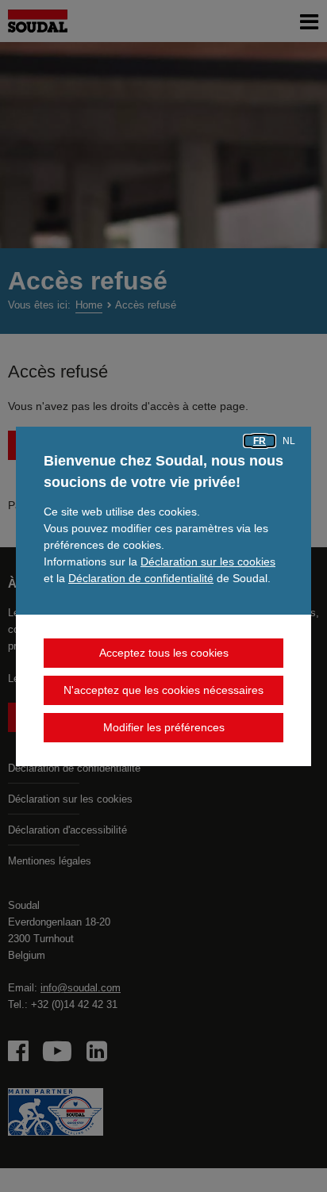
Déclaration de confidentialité (141, 578)
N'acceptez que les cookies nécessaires (163, 690)
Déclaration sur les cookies (207, 561)
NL (289, 441)
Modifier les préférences (164, 727)
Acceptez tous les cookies (164, 652)
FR (259, 441)
